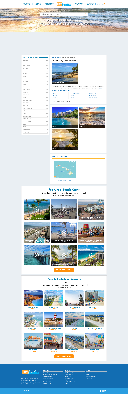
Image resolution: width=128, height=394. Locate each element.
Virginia (35, 127)
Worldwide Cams (47, 383)
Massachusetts (35, 89)
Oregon (35, 113)
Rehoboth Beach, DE (70, 381)
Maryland (35, 87)
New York (35, 105)
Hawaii (35, 76)
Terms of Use (89, 378)
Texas (35, 124)
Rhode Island (35, 119)
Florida (35, 71)
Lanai (72, 97)
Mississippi (35, 97)
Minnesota (35, 95)
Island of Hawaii (75, 94)
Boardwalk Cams (47, 381)
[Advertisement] (64, 43)
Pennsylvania (35, 116)
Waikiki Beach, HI (69, 373)
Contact (88, 374)
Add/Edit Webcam (91, 376)
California (35, 63)
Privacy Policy (90, 380)
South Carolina (35, 121)
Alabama (35, 60)
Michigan (35, 92)
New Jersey (35, 103)
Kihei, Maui (92, 95)
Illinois (35, 79)
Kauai (72, 95)
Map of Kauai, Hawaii (64, 181)
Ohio (35, 111)
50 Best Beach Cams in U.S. (50, 373)
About (88, 373)
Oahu (54, 97)
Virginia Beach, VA (69, 380)
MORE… (67, 383)
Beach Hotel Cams (47, 380)
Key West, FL (68, 376)
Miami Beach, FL (69, 374)
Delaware (35, 68)
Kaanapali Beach (94, 97)
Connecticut (35, 65)
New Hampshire (35, 100)
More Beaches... (64, 356)
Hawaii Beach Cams (48, 378)
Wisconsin (35, 132)
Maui (54, 94)
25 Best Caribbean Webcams (50, 374)
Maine (35, 84)
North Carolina (35, 108)
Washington (35, 129)
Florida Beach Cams (48, 376)
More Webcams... (64, 269)
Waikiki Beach (93, 94)
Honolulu (55, 95)
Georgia (35, 73)
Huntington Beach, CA (70, 378)
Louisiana (35, 81)
